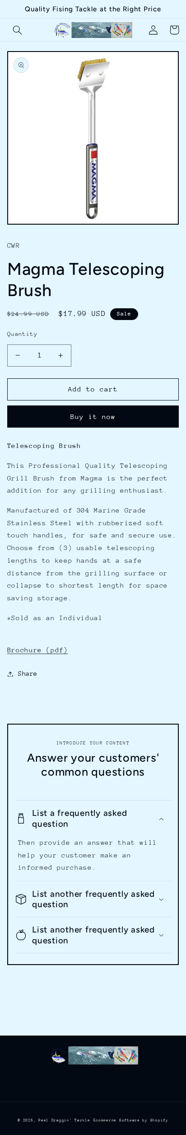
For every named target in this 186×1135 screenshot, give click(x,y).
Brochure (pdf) (37, 650)
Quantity (22, 333)
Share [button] (27, 673)
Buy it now (93, 416)
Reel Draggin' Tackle (64, 1120)
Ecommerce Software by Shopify (130, 1120)
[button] (17, 29)
